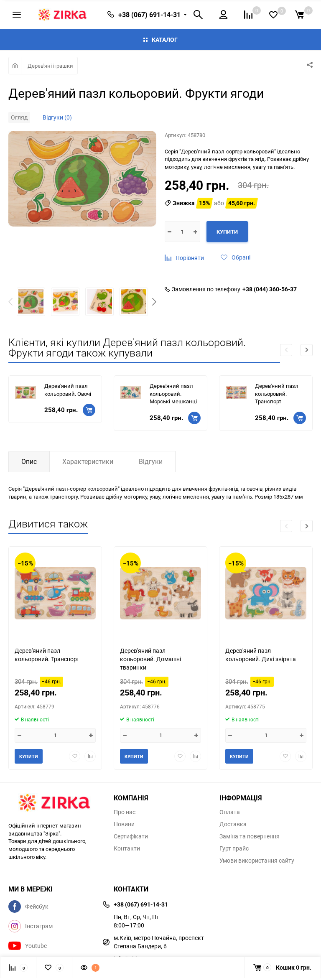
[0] (299, 14)
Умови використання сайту (256, 860)
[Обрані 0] (273, 15)
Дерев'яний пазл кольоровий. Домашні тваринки (150, 658)
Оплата (229, 812)
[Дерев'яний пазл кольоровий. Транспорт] (55, 593)
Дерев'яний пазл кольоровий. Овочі (67, 389)
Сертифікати (131, 836)
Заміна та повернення (249, 836)
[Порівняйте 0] (248, 14)
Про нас (124, 812)
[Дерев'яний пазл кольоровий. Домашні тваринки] (160, 593)
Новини (124, 824)
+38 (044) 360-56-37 (269, 289)
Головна (15, 65)
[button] (154, 303)
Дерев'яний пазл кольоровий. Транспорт (276, 393)
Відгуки (151, 461)
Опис (29, 461)
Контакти (127, 848)
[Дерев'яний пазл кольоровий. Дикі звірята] (265, 593)
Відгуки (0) (57, 117)
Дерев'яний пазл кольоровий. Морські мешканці (173, 393)
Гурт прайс (234, 848)
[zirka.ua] (54, 803)
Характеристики (87, 461)
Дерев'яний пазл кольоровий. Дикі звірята (260, 655)
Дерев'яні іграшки (50, 65)
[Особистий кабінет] (223, 14)
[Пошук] (198, 14)
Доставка (233, 824)
